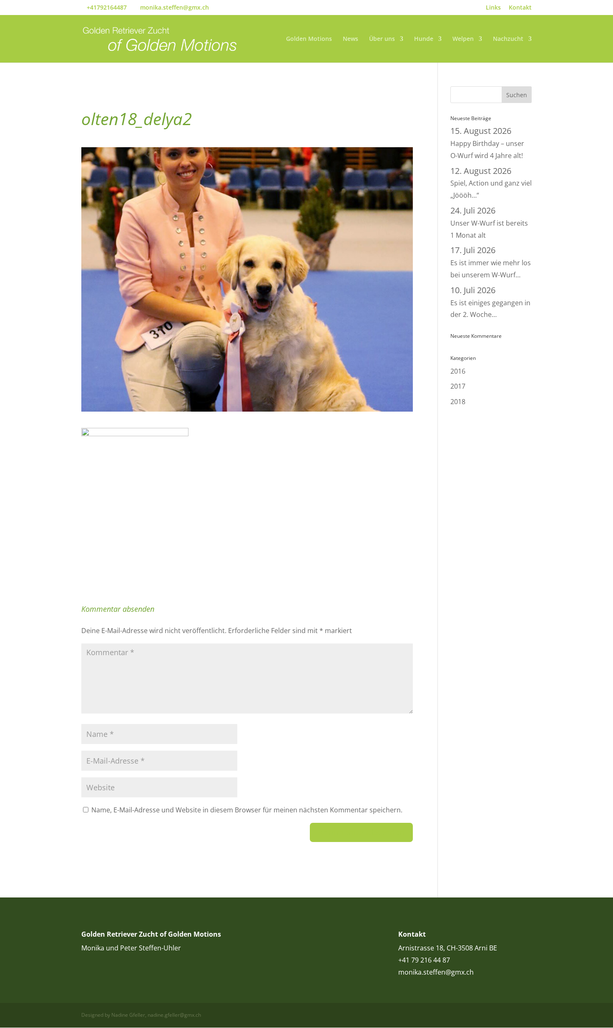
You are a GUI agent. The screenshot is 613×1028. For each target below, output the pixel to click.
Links (493, 8)
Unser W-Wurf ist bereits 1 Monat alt (489, 223)
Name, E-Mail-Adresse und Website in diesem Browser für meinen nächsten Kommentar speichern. (246, 809)
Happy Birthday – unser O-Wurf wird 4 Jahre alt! (487, 143)
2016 (457, 371)
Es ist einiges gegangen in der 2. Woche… (490, 302)
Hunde (423, 39)
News (350, 39)
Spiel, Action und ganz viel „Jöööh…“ (491, 183)
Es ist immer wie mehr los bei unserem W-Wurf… (490, 262)
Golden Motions (309, 39)
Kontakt (520, 8)
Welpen (463, 39)
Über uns (382, 39)
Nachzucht (508, 39)
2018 (457, 401)
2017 (457, 386)
